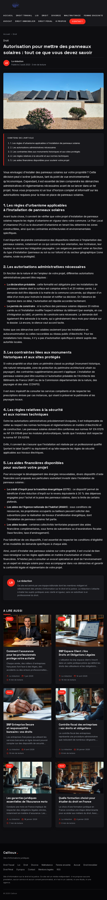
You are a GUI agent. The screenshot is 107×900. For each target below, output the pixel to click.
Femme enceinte (93, 15)
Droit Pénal (45, 21)
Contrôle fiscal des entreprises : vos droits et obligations (78, 726)
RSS (58, 869)
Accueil (8, 15)
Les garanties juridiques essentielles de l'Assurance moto (27, 799)
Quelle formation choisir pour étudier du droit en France (77, 799)
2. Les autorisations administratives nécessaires (33, 147)
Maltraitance (72, 15)
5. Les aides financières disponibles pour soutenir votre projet (39, 160)
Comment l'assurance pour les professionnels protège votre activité (21, 654)
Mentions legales (46, 869)
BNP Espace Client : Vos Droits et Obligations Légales (77, 653)
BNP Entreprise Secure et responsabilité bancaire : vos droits (20, 728)
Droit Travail (24, 15)
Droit (45, 15)
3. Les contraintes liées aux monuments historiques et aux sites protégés (45, 151)
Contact (77, 21)
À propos (61, 21)
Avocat (7, 21)
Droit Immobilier (25, 21)
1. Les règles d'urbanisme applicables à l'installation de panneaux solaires (45, 143)
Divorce (56, 15)
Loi (37, 15)
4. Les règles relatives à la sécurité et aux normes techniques (39, 156)
